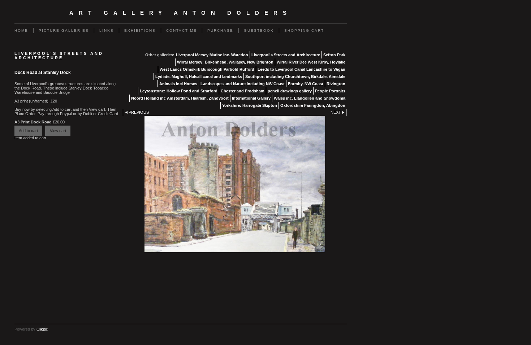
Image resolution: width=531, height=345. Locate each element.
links (106, 30)
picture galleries (64, 30)
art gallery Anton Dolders (180, 13)
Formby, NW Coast (305, 84)
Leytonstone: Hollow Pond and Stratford (178, 91)
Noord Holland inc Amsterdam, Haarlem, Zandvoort (180, 98)
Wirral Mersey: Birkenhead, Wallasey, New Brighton (225, 62)
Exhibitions (140, 30)
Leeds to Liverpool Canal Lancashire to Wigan (301, 69)
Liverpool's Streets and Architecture (285, 55)
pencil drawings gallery (290, 91)
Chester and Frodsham (242, 91)
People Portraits (330, 91)
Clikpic (42, 329)
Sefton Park (334, 55)
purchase (220, 30)
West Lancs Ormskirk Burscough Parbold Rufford (207, 69)
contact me (181, 30)
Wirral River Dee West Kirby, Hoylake (311, 62)
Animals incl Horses (178, 84)
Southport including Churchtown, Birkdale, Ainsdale (295, 76)
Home (21, 30)
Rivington (336, 84)
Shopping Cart (304, 30)
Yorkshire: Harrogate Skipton (249, 105)
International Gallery (251, 98)
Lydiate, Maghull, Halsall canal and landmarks (198, 76)
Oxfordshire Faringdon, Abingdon (312, 105)
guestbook (259, 30)
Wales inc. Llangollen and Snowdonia (309, 98)
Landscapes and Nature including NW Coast (242, 84)
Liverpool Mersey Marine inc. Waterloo (212, 55)
